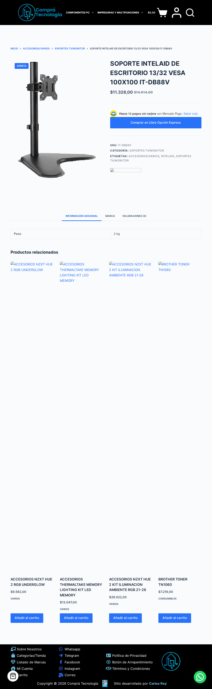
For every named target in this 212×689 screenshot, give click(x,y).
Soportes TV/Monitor (146, 150)
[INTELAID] (125, 183)
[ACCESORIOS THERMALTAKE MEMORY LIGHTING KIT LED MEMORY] (81, 417)
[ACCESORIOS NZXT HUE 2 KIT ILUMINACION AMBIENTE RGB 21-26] (130, 417)
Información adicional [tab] (82, 215)
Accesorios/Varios (144, 156)
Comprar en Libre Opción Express (156, 122)
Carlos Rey (158, 683)
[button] (200, 677)
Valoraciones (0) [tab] (134, 215)
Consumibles (167, 598)
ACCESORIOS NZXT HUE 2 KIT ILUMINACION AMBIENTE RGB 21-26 (130, 584)
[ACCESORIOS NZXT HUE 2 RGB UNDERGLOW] (32, 417)
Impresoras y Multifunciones (118, 12)
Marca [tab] (110, 215)
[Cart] (12, 676)
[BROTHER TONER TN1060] (179, 417)
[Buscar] (190, 12)
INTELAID (167, 156)
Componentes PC (78, 12)
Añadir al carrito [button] (27, 618)
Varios (15, 598)
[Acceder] (176, 12)
